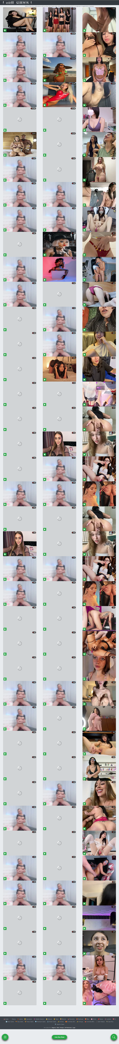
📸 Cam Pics (109, 1021)
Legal (74, 1027)
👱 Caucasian (28, 1019)
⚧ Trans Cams (29, 1021)
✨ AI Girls (61, 1021)
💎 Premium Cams (40, 1021)
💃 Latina (20, 1019)
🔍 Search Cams (59, 1024)
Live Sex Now (59, 1037)
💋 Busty (100, 1019)
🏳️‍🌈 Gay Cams (19, 1021)
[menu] (5, 1037)
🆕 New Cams (10, 1021)
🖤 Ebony (13, 1019)
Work (58, 1027)
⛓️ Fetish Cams (51, 1021)
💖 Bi (114, 1019)
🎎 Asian (5, 1019)
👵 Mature (49, 1019)
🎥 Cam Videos (100, 1021)
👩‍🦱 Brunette (71, 1019)
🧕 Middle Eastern (39, 1019)
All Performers (68, 1027)
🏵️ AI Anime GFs (70, 1021)
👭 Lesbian (108, 1019)
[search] (114, 1037)
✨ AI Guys (80, 1021)
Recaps (62, 1027)
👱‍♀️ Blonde (63, 1019)
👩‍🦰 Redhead (79, 1019)
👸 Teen (56, 1019)
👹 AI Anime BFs (89, 1021)
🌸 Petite (93, 1019)
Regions (54, 1027)
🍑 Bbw (87, 1019)
